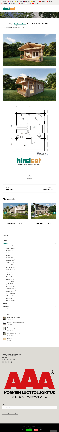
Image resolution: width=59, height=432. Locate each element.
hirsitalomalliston (20, 24)
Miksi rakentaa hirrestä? (14, 317)
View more (39, 427)
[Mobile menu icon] (56, 8)
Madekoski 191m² (15, 223)
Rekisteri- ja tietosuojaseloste (10, 414)
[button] (5, 213)
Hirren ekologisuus (12, 328)
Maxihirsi (9, 338)
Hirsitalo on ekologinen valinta (15, 322)
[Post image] (15, 211)
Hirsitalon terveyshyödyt (14, 333)
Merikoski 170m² (43, 223)
